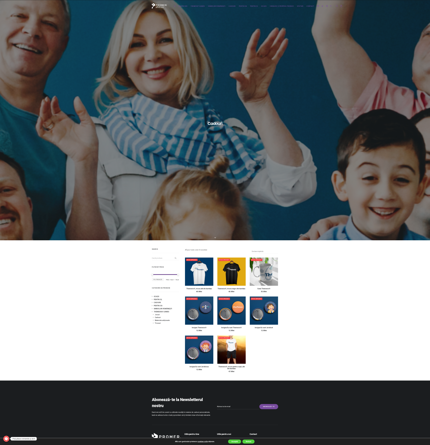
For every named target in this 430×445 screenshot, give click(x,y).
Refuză (248, 441)
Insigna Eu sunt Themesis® (231, 327)
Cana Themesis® (263, 289)
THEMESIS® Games (198, 6)
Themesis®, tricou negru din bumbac (231, 289)
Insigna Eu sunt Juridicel (264, 327)
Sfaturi (300, 6)
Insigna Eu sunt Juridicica (199, 367)
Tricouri (158, 323)
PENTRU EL (254, 6)
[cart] (340, 6)
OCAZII (264, 6)
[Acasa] (175, 6)
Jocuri (157, 315)
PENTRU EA (243, 6)
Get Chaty (6, 442)
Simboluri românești (216, 6)
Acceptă (234, 441)
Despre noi (183, 6)
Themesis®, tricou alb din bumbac (199, 289)
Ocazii (156, 296)
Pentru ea (158, 306)
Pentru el (158, 299)
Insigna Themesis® (199, 327)
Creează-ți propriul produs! (282, 6)
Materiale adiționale (162, 320)
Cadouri (232, 6)
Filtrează (158, 279)
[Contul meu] (321, 6)
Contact (310, 6)
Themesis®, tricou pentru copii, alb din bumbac (231, 367)
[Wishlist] (318, 6)
